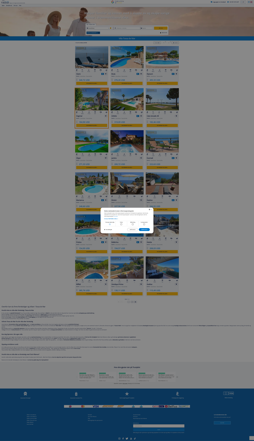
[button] (127, 218)
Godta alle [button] (144, 229)
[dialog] (127, 220)
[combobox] (149, 209)
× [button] (151, 209)
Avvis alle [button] (132, 229)
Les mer (116, 216)
